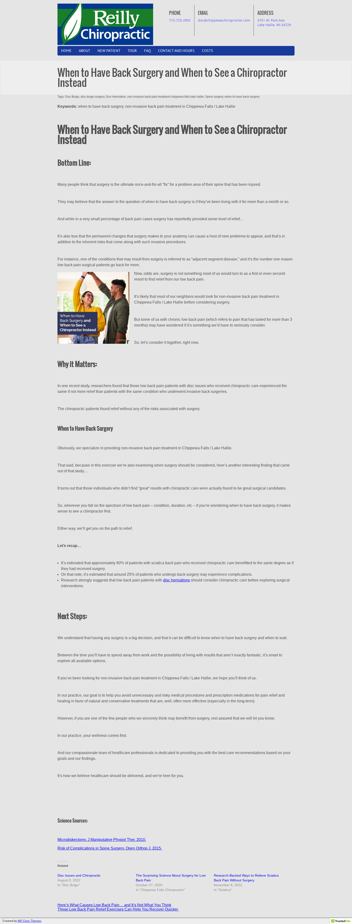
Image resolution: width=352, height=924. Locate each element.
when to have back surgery (242, 96)
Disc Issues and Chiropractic (79, 875)
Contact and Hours (176, 51)
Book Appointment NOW (160, 8)
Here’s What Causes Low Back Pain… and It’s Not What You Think (114, 905)
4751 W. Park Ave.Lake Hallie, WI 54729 (274, 22)
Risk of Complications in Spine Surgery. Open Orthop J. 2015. (109, 848)
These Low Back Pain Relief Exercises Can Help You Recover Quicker (118, 909)
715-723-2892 (180, 20)
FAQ (147, 51)
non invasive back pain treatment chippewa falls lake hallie (165, 96)
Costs (207, 51)
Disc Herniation (116, 96)
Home (66, 51)
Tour (132, 51)
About (84, 51)
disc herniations (176, 580)
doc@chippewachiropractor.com (224, 20)
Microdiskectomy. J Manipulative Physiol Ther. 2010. (101, 840)
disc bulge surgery (92, 96)
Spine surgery (214, 96)
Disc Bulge (72, 96)
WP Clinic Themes (29, 921)
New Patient (108, 51)
